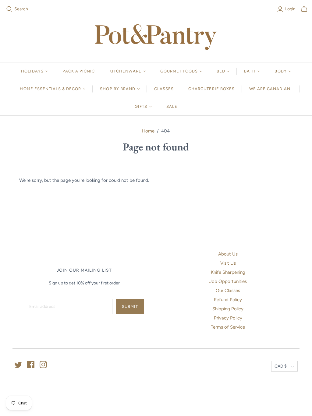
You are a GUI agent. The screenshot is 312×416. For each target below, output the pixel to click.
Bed (221, 71)
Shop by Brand (117, 88)
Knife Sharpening (228, 272)
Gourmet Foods (179, 71)
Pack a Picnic (78, 71)
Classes (164, 88)
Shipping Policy (227, 309)
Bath (250, 71)
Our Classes (228, 290)
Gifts (141, 106)
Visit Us (228, 263)
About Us (228, 254)
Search (21, 9)
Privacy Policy (228, 318)
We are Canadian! (270, 88)
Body (280, 71)
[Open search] (9, 9)
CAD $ (281, 366)
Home (148, 131)
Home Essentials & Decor (50, 88)
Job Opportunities (228, 281)
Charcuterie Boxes (211, 88)
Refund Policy (228, 299)
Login (290, 9)
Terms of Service (228, 327)
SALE (171, 106)
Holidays (32, 71)
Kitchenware (125, 71)
